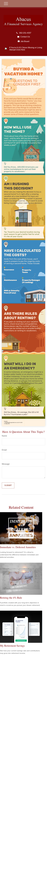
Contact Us (25, 37)
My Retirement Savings (12, 645)
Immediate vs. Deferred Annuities (18, 547)
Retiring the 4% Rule (11, 597)
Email (4, 450)
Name (4, 436)
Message (6, 464)
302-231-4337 (25, 33)
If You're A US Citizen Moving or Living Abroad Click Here (25, 49)
